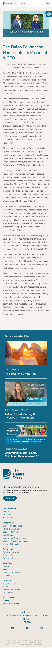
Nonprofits (7, 517)
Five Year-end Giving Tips (20, 373)
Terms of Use (17, 640)
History (6, 566)
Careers (6, 575)
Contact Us (8, 592)
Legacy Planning (10, 532)
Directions (7, 600)
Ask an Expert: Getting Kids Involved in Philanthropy (22, 416)
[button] (49, 14)
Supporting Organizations (14, 538)
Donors (6, 511)
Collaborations (9, 558)
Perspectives (16, 449)
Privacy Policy (28, 640)
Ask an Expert (16, 410)
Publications (15, 369)
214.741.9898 (26, 622)
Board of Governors (11, 572)
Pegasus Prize (9, 555)
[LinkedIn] (12, 628)
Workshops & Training (12, 589)
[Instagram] (41, 627)
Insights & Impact (10, 583)
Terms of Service (32, 644)
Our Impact (8, 549)
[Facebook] (27, 628)
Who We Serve (9, 508)
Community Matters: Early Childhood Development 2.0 (22, 454)
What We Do (8, 523)
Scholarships (8, 535)
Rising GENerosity (11, 544)
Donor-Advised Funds (12, 526)
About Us (7, 563)
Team (5, 569)
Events (6, 586)
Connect (10, 498)
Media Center (8, 597)
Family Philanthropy (12, 529)
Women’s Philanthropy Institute (16, 541)
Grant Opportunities (11, 552)
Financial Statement (11, 603)
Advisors (7, 514)
